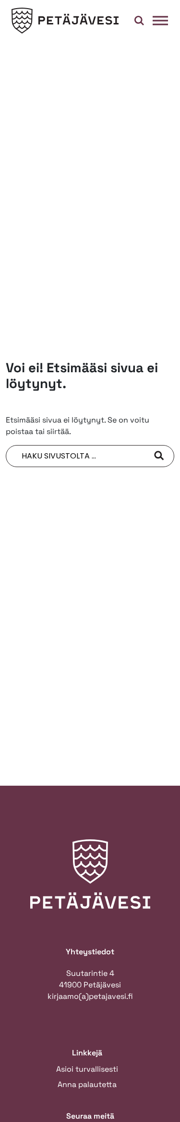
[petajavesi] (65, 21)
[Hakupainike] (139, 20)
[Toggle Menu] (160, 20)
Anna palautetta (87, 1084)
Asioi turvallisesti (87, 1069)
